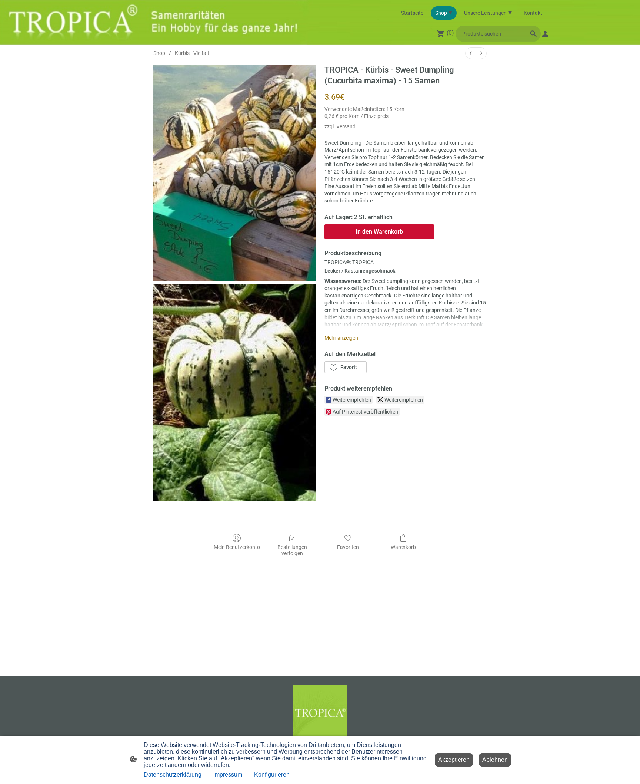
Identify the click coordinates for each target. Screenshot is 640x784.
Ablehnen (495, 760)
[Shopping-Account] (545, 33)
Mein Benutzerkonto (237, 547)
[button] (345, 367)
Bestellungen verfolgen (292, 550)
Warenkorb (403, 547)
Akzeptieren (454, 760)
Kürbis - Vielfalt (192, 53)
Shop (159, 53)
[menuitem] (471, 53)
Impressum (227, 774)
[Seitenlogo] (320, 712)
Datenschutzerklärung (172, 774)
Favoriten (348, 547)
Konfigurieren (272, 774)
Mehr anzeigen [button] (341, 338)
